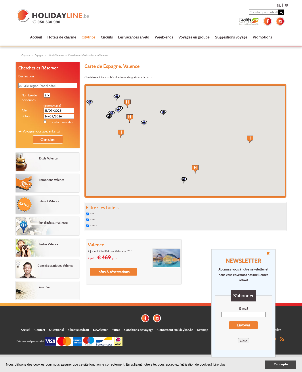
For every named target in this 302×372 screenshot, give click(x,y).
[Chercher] (281, 12)
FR (286, 5)
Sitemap (202, 330)
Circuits (107, 37)
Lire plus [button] (219, 364)
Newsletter (100, 330)
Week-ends (164, 37)
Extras (116, 330)
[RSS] (281, 338)
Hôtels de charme (61, 37)
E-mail (243, 308)
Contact (39, 330)
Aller (25, 110)
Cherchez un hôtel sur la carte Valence (88, 55)
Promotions (262, 37)
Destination (26, 76)
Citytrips (88, 37)
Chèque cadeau (78, 330)
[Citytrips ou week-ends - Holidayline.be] (70, 17)
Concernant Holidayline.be (175, 330)
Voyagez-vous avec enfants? (41, 131)
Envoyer (243, 325)
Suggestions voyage (231, 37)
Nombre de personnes (29, 97)
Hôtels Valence (56, 55)
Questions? (56, 330)
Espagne (39, 55)
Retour (26, 116)
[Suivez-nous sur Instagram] (280, 21)
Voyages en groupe (194, 37)
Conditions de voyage (138, 330)
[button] (250, 140)
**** (93, 220)
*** (92, 214)
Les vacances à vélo (133, 37)
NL (279, 5)
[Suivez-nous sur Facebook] (267, 21)
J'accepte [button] (280, 364)
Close (243, 341)
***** (93, 226)
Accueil (36, 37)
